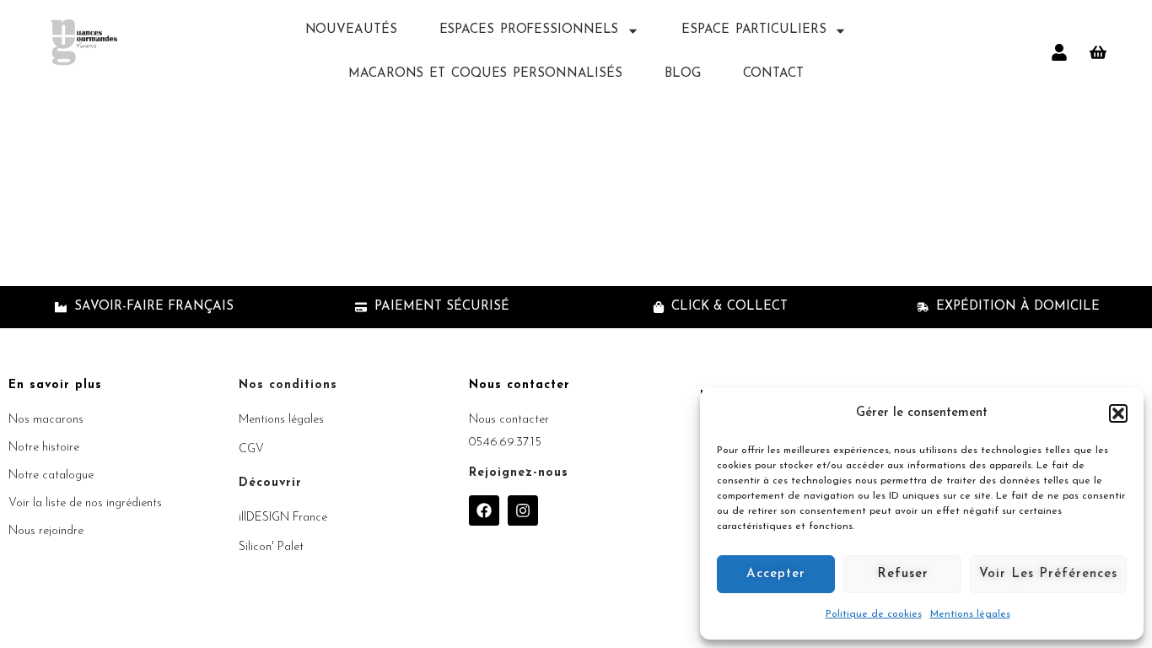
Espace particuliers (753, 30)
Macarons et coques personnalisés (485, 74)
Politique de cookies (874, 614)
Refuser (903, 574)
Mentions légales (970, 614)
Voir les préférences (1048, 574)
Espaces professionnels (529, 30)
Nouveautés (351, 30)
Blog (683, 74)
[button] (1118, 413)
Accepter (775, 574)
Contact (773, 74)
